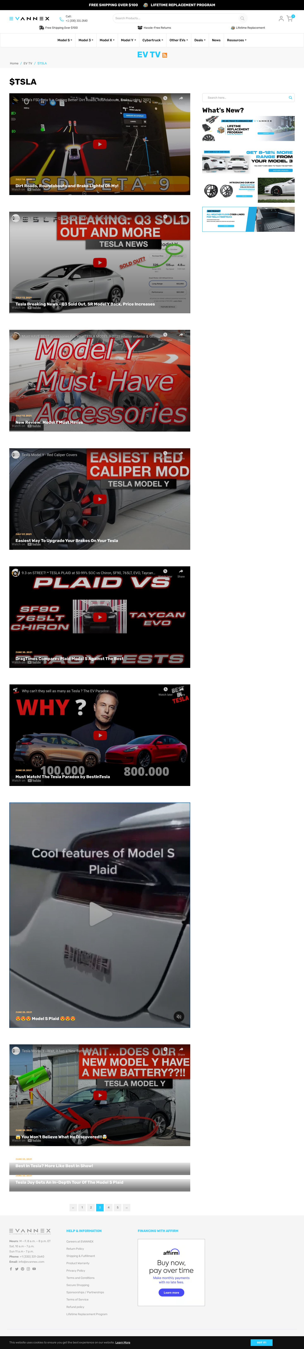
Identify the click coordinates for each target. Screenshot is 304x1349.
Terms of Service (77, 1299)
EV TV (28, 63)
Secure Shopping (77, 1285)
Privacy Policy (75, 1270)
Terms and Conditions (80, 1278)
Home (14, 63)
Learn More (122, 1342)
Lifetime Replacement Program (86, 1314)
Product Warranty (78, 1263)
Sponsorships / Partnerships (85, 1292)
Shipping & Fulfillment (80, 1256)
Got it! (261, 1342)
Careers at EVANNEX (79, 1241)
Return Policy (75, 1249)
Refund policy (75, 1307)
